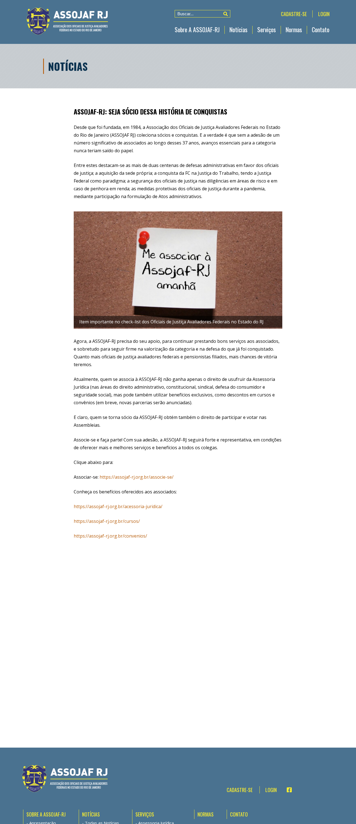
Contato (320, 29)
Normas (294, 29)
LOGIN (324, 14)
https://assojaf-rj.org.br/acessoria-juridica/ (118, 506)
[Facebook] (286, 789)
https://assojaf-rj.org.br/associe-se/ (137, 477)
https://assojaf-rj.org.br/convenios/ (110, 536)
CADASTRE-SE (294, 14)
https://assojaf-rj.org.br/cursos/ (107, 521)
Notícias (238, 29)
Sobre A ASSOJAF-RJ (197, 29)
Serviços (266, 29)
